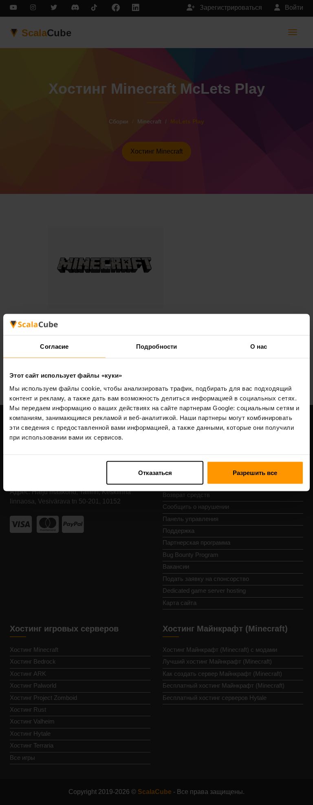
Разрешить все (255, 472)
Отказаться (155, 472)
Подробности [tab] (156, 346)
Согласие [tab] (54, 346)
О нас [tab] (258, 346)
